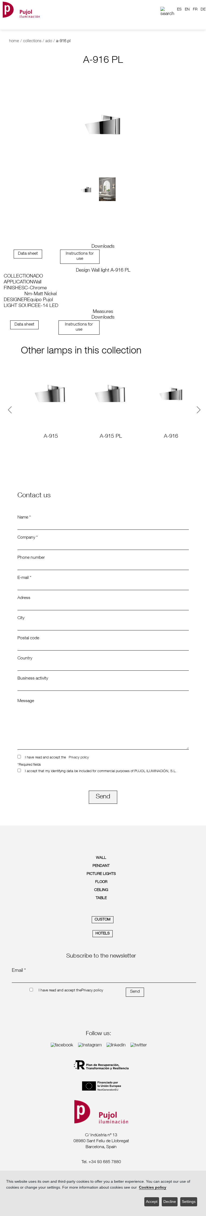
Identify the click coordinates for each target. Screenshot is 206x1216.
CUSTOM (103, 920)
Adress (23, 598)
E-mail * (24, 578)
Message (25, 701)
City (20, 618)
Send (103, 797)
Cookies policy (152, 1187)
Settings (189, 1202)
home (14, 41)
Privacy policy (79, 757)
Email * (19, 970)
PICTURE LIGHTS (101, 874)
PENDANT (101, 866)
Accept (151, 1202)
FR (195, 10)
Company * (27, 538)
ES (179, 10)
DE (203, 10)
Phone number (31, 558)
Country (24, 658)
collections (32, 41)
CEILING (101, 890)
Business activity (32, 679)
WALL (101, 858)
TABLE (101, 898)
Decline (169, 1202)
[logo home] (21, 9)
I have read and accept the (45, 757)
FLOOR (101, 882)
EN (187, 10)
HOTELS (102, 934)
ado (48, 41)
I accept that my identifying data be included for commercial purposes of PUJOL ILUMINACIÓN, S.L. (100, 771)
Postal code (28, 638)
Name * (24, 518)
